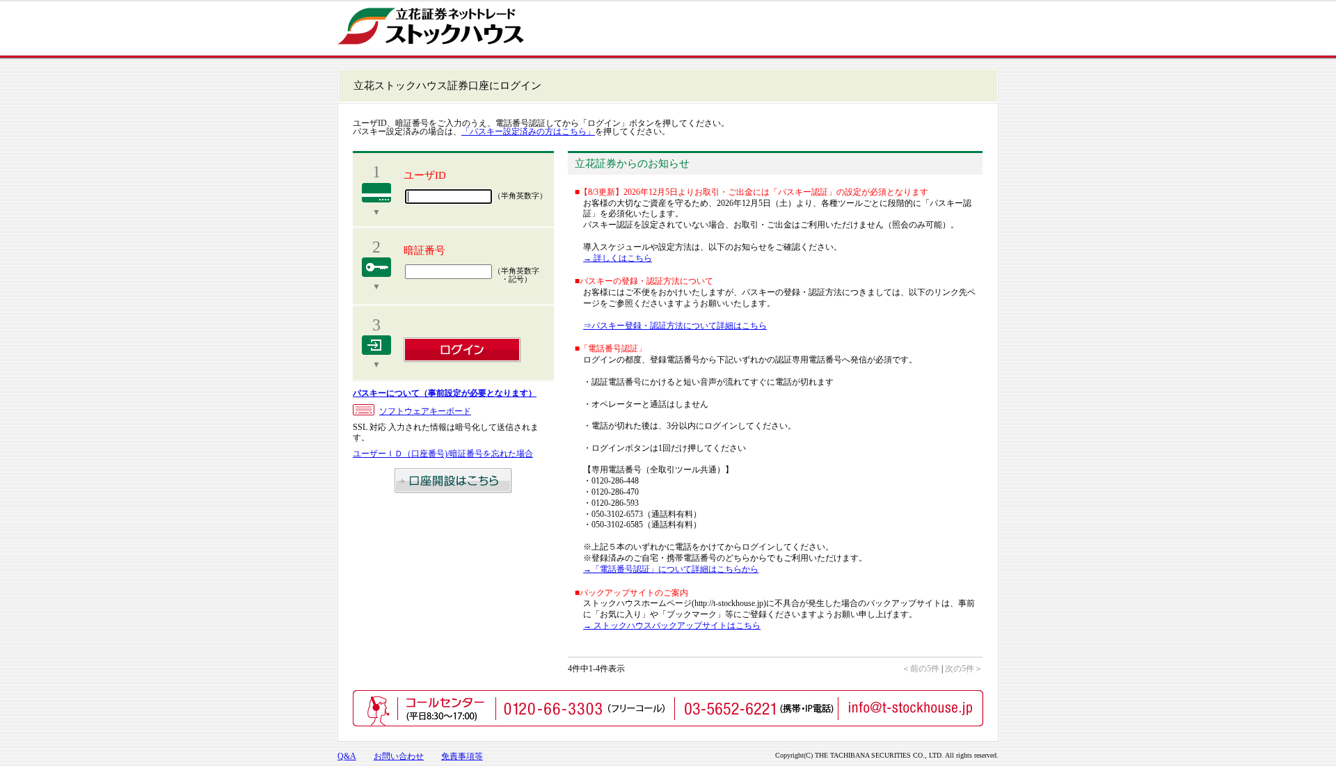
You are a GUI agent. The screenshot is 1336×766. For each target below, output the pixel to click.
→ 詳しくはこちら (617, 258)
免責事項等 (462, 756)
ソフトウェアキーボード (425, 411)
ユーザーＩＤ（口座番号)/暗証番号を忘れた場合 (443, 453)
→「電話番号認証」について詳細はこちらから (670, 569)
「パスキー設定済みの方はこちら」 (528, 131)
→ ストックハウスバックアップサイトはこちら (672, 625)
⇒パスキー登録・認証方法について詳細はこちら (675, 325)
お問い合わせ (399, 756)
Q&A (346, 756)
